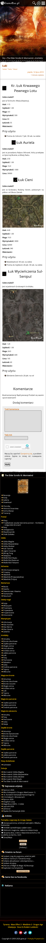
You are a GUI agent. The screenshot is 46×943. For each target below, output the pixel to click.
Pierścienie (7, 660)
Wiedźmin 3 (27, 924)
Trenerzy (6, 513)
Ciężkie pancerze (9, 643)
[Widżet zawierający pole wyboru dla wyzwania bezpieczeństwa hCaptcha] (17, 447)
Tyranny (6, 924)
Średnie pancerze (10, 667)
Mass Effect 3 (16, 924)
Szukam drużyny (9, 863)
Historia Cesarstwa (10, 508)
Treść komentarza (12, 409)
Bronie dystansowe (11, 733)
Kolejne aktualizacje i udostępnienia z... (18, 861)
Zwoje (5, 724)
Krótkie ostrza (8, 650)
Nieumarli (7, 596)
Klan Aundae (8, 624)
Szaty (5, 665)
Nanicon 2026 (8, 790)
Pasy (5, 657)
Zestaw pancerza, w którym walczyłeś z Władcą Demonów (20, 824)
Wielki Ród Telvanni (11, 562)
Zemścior (7, 809)
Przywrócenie (8, 613)
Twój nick (8, 435)
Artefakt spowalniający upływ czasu (17, 828)
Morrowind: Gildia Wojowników (15, 774)
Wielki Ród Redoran (11, 560)
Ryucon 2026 (8, 799)
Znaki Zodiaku (8, 534)
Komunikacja (8, 511)
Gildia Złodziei (8, 546)
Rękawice (7, 662)
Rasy (5, 527)
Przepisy (6, 572)
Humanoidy (8, 593)
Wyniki (23, 844)
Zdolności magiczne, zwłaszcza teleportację (20, 830)
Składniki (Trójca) (10, 579)
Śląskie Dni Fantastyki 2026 (14, 811)
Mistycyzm (7, 605)
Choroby (6, 506)
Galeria (6, 500)
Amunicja (7, 679)
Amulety (6, 639)
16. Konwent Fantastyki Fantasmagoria (18, 795)
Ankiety (23, 847)
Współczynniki (9, 532)
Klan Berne (7, 627)
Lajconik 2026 (8, 806)
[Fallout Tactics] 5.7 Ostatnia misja (16, 858)
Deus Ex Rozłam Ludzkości (27, 927)
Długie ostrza (8, 646)
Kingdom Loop (9, 802)
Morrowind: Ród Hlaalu (12, 779)
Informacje (7, 622)
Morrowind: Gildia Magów (13, 772)
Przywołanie (8, 610)
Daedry (6, 589)
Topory (6, 669)
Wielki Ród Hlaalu (10, 558)
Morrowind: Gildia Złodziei (13, 777)
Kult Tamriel (8, 548)
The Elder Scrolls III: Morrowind (15, 781)
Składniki (6, 574)
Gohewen (7, 765)
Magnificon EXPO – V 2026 (13, 804)
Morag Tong (8, 553)
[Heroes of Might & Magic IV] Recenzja (18, 865)
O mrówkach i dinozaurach (14, 797)
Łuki (4, 655)
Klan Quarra (8, 629)
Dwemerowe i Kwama (12, 591)
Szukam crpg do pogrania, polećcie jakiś (19, 856)
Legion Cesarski (9, 551)
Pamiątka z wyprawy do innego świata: (16, 820)
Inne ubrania (8, 648)
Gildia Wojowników (10, 544)
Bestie (5, 586)
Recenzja (6, 495)
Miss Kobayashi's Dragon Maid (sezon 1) (19, 792)
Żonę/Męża (7, 837)
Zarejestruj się (26, 453)
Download (7, 502)
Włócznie (6, 672)
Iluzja (5, 603)
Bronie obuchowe (10, 641)
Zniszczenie (7, 615)
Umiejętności (8, 529)
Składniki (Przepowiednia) (13, 577)
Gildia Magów (8, 541)
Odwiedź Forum (23, 871)
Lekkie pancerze (9, 653)
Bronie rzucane (9, 684)
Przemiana (7, 608)
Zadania (6, 631)
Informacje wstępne (11, 570)
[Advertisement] (23, 31)
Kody (5, 497)
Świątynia (7, 555)
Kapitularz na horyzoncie (13, 868)
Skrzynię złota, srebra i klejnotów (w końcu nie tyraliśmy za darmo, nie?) (20, 834)
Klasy (5, 520)
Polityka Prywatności (36, 938)
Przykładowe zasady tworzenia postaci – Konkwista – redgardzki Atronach (23, 524)
